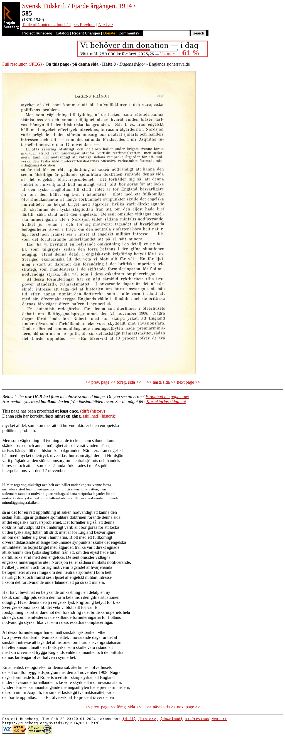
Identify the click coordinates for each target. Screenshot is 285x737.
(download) (171, 719)
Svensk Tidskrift (44, 5)
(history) (97, 411)
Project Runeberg (37, 33)
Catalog (62, 33)
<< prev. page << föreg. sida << (113, 382)
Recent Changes (86, 33)
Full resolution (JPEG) (22, 64)
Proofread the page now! (167, 396)
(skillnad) (91, 416)
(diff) (84, 411)
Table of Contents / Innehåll (46, 24)
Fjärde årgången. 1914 (102, 5)
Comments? (129, 33)
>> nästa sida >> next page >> (173, 382)
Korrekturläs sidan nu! (166, 401)
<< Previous (84, 24)
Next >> (105, 24)
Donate (109, 33)
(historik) (108, 416)
